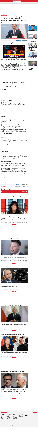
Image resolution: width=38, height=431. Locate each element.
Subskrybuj (27, 186)
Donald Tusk (5, 189)
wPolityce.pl (2, 14)
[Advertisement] (19, 8)
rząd (7, 189)
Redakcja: (2, 422)
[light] (23, 1)
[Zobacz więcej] (32, 28)
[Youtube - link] (26, 415)
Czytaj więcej (14, 263)
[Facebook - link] (25, 415)
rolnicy (9, 189)
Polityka (4, 14)
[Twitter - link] (27, 415)
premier (2, 189)
